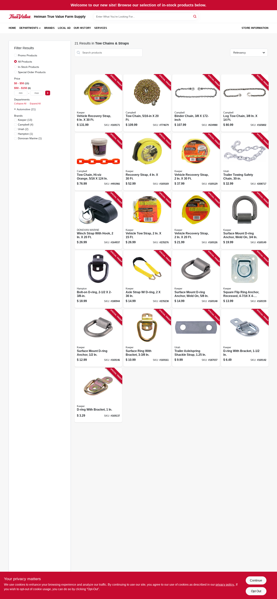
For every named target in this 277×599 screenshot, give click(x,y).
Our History (82, 28)
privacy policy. (225, 584)
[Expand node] (15, 109)
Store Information (255, 28)
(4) (25, 124)
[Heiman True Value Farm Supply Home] (20, 16)
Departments (28, 28)
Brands (49, 28)
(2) (23, 129)
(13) (25, 119)
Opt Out (256, 591)
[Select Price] (47, 93)
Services (100, 28)
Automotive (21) (26, 109)
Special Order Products (32, 72)
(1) (25, 133)
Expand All (35, 103)
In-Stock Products (28, 67)
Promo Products (27, 55)
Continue (256, 580)
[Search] (195, 16)
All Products (25, 62)
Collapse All (20, 103)
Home (12, 28)
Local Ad (64, 28)
